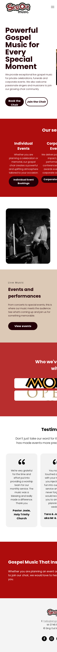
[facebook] (44, 639)
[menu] (53, 7)
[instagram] (51, 639)
